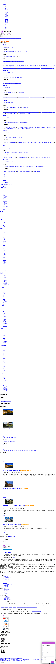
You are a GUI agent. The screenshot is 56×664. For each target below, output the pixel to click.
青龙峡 (17, 65)
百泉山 (23, 65)
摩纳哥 (4, 263)
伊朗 (16, 113)
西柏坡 (29, 68)
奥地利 (11, 127)
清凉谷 (31, 65)
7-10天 (8, 441)
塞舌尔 (42, 97)
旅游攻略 (6, 20)
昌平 (12, 51)
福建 (10, 72)
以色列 (25, 113)
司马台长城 (44, 65)
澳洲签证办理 (25, 152)
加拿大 (5, 132)
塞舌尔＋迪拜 (32, 166)
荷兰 (37, 127)
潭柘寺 (6, 68)
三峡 (12, 72)
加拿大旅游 (33, 659)
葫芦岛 (19, 56)
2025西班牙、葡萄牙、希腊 (8, 415)
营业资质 (27, 607)
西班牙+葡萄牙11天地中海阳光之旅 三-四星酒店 (18, 505)
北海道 (7, 107)
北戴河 (6, 56)
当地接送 (16, 437)
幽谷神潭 (20, 65)
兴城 (16, 56)
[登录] (15, 0)
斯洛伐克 (15, 128)
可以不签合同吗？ (6, 593)
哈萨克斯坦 (20, 112)
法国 (7, 117)
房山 (14, 51)
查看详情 (4, 497)
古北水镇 (53, 65)
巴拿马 (46, 142)
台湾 (1, 38)
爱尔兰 (8, 127)
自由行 (9, 437)
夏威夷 (28, 97)
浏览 (14, 557)
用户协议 (19, 607)
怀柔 (3, 47)
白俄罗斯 (4, 254)
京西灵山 (49, 66)
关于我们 (4, 4)
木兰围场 (7, 61)
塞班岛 (6, 87)
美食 (3, 459)
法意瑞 (12, 122)
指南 (3, 455)
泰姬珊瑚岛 (5, 201)
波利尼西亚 (5, 282)
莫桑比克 (4, 320)
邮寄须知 (6, 607)
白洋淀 (37, 68)
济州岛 (4, 226)
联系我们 (14, 607)
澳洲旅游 (6, 16)
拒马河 (41, 66)
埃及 (17, 171)
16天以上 (14, 441)
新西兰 (7, 148)
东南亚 (7, 102)
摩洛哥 (26, 171)
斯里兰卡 (25, 97)
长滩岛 (21, 97)
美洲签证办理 (19, 137)
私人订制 (6, 24)
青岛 (18, 77)
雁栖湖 (9, 65)
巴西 (12, 132)
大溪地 (39, 97)
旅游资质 (4, 5)
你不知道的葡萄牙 (7, 552)
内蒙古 (19, 83)
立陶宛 (4, 253)
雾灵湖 (41, 65)
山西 (26, 51)
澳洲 (5, 145)
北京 (11, 83)
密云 (8, 51)
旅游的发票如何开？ (6, 585)
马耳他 (52, 127)
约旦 (28, 113)
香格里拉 (4, 197)
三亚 (10, 77)
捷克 (39, 127)
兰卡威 (4, 362)
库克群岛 (51, 97)
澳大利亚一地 (9, 152)
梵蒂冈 (33, 127)
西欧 (7, 122)
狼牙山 (42, 68)
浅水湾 (12, 56)
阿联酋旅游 (37, 659)
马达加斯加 (5, 326)
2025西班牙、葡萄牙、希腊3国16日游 (17, 470)
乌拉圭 (53, 142)
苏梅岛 (4, 92)
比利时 (18, 127)
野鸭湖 (23, 66)
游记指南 (6, 21)
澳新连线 (4, 152)
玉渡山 (10, 66)
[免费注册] (19, 0)
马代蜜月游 (23, 660)
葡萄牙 (7, 128)
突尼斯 (29, 171)
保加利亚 (14, 127)
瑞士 (9, 117)
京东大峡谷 (19, 68)
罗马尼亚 (46, 127)
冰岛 (20, 127)
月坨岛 (9, 56)
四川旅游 (5, 658)
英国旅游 (17, 659)
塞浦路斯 (4, 260)
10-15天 (10, 441)
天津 (22, 51)
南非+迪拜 (5, 166)
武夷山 (7, 77)
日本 (5, 102)
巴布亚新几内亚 (41, 157)
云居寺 (30, 66)
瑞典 (10, 128)
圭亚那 (42, 142)
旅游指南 (6, 22)
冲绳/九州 (4, 223)
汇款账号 (2, 607)
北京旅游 (6, 12)
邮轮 (3, 177)
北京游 (4, 51)
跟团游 (4, 437)
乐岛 (15, 56)
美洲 (5, 130)
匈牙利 (28, 128)
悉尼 (17, 157)
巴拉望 (4, 370)
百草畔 (28, 66)
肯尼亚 (7, 161)
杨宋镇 (26, 65)
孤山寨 (46, 66)
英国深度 (21, 122)
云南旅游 (20, 658)
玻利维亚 (31, 142)
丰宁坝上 (11, 61)
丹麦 (24, 127)
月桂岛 (4, 195)
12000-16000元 (31, 450)
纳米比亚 (4, 316)
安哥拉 (4, 314)
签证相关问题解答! (6, 598)
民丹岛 (4, 363)
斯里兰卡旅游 (22, 659)
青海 (7, 83)
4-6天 (6, 441)
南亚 (12, 107)
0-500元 (4, 450)
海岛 (18, 38)
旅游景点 (6, 19)
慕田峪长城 (13, 65)
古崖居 (20, 66)
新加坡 (14, 113)
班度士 (4, 191)
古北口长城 (49, 65)
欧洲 (6, 38)
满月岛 (4, 190)
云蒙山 (4, 65)
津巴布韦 (38, 171)
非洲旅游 (6, 15)
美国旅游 (19, 660)
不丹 (10, 112)
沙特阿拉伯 (50, 112)
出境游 (4, 174)
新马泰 (4, 299)
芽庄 (3, 369)
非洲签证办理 (41, 166)
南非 (5, 161)
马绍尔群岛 (46, 157)
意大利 (11, 117)
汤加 (32, 157)
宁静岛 (4, 198)
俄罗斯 (9, 122)
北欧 (3, 117)
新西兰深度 (14, 152)
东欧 (5, 117)
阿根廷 (23, 142)
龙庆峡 (4, 66)
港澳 (5, 72)
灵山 (8, 47)
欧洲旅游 (6, 13)
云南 (13, 38)
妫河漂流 (17, 66)
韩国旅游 (10, 660)
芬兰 (35, 127)
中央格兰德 (5, 203)
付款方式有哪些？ (6, 586)
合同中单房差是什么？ (7, 579)
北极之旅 (4, 270)
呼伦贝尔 (22, 61)
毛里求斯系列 (24, 166)
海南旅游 (8, 658)
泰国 (12, 102)
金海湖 (15, 68)
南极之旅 (4, 342)
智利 (3, 340)
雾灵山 (11, 47)
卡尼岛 (4, 209)
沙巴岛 (4, 361)
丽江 (16, 77)
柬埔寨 (23, 112)
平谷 (19, 51)
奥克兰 (30, 157)
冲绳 (16, 97)
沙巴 (13, 97)
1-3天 (4, 441)
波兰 (22, 127)
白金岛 (4, 205)
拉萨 (14, 77)
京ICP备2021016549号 (36, 611)
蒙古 (40, 112)
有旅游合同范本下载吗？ (7, 590)
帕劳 (9, 87)
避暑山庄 (50, 68)
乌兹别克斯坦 (10, 113)
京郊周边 (6, 11)
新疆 (3, 83)
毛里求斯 (18, 92)
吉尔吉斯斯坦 (27, 112)
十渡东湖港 (37, 66)
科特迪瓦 (4, 321)
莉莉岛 (4, 189)
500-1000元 (8, 450)
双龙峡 (9, 68)
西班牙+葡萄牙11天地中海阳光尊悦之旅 (16, 524)
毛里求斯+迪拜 (19, 166)
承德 (32, 68)
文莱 (6, 113)
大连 (20, 77)
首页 (3, 173)
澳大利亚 (4, 38)
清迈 (37, 97)
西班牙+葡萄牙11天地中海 (6, 401)
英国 (6, 127)
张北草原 (14, 61)
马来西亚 (37, 112)
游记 (3, 458)
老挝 (31, 112)
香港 (5, 77)
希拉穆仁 (18, 61)
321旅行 (2, 184)
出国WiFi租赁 (5, 182)
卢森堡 (49, 127)
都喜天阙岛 (5, 196)
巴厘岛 (4, 87)
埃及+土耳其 (13, 166)
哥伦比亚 (38, 142)
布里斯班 (26, 157)
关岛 (21, 92)
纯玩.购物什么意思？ (7, 578)
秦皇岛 (34, 68)
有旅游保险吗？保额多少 (7, 599)
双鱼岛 (4, 194)
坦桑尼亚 (34, 171)
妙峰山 (53, 66)
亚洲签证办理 (25, 107)
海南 (12, 38)
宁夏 (9, 83)
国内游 (6, 70)
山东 (24, 51)
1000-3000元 (12, 450)
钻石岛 (4, 199)
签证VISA (4, 181)
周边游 (6, 45)
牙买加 (20, 142)
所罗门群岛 (35, 157)
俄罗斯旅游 (6, 660)
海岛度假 (6, 27)
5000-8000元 (21, 450)
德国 (26, 127)
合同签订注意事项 (6, 589)
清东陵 (47, 68)
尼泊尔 (10, 102)
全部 (3, 436)
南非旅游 (2, 660)
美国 (8, 38)
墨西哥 (18, 142)
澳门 (3, 216)
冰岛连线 (17, 122)
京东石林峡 (26, 68)
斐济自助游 (18, 152)
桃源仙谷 (37, 65)
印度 (17, 107)
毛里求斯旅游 (27, 659)
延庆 (10, 51)
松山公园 (13, 66)
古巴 (13, 142)
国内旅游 (6, 9)
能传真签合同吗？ (6, 592)
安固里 (4, 61)
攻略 (3, 461)
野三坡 (5, 47)
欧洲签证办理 (25, 122)
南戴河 (4, 56)
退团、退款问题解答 (6, 597)
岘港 (15, 97)
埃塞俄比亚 (5, 324)
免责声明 (31, 607)
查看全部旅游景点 (12, 536)
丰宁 (53, 68)
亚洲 (5, 100)
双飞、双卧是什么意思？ (7, 577)
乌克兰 (21, 128)
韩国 (10, 38)
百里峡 (33, 66)
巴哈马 (6, 142)
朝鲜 (10, 107)
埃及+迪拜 (9, 166)
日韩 (1, 219)
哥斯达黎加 (9, 142)
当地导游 (12, 437)
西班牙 (23, 128)
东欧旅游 (6, 659)
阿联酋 (4, 112)
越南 (30, 113)
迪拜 (20, 38)
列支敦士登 (42, 127)
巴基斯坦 (7, 112)
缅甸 (42, 112)
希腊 (26, 128)
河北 (20, 51)
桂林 (9, 72)
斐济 (23, 92)
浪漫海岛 (3, 345)
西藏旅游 (12, 658)
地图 (3, 460)
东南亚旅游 (14, 660)
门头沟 (16, 51)
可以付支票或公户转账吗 (7, 584)
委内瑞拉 (50, 142)
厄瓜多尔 (35, 142)
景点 (3, 457)
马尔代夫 (6, 28)
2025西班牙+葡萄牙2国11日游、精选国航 (15, 488)
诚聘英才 (23, 607)
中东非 (6, 159)
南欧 (15, 122)
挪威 (5, 128)
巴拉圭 (26, 142)
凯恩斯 (10, 157)
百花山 (12, 68)
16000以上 (36, 450)
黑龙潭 (34, 65)
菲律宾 (14, 112)
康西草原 (7, 66)
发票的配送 (5, 583)
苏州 (21, 77)
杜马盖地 (4, 366)
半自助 (6, 437)
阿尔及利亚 (5, 323)
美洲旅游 (6, 14)
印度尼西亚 (22, 113)
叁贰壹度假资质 (6, 596)
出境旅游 (6, 8)
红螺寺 (6, 65)
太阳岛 (4, 202)
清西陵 (44, 68)
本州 (3, 221)
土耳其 (18, 128)
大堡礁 (4, 348)
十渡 (9, 47)
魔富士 (4, 204)
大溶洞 (22, 68)
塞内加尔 (4, 322)
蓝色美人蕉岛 (5, 206)
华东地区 (16, 658)
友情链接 (35, 607)
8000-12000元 (26, 450)
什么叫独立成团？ (6, 576)
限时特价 (4, 180)
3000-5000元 (16, 450)
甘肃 (5, 83)
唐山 (39, 68)
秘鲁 (44, 142)
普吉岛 (15, 38)
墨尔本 (19, 157)
